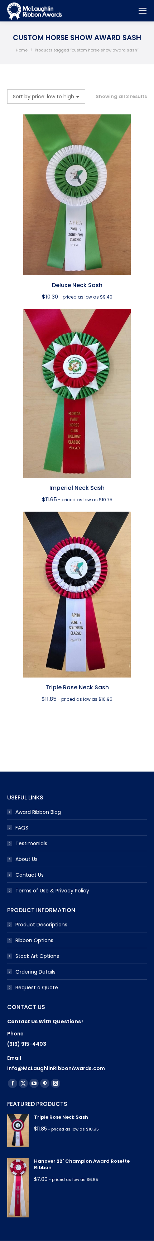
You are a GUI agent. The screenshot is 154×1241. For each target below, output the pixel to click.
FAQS (21, 827)
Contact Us (29, 874)
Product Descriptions (41, 924)
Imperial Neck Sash (77, 488)
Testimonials (31, 843)
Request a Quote (36, 987)
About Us (26, 859)
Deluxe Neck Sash (77, 285)
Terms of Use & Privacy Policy (52, 890)
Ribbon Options (34, 940)
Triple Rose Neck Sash (77, 687)
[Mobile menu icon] (142, 10)
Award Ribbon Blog (38, 812)
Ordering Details (35, 971)
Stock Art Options (37, 956)
